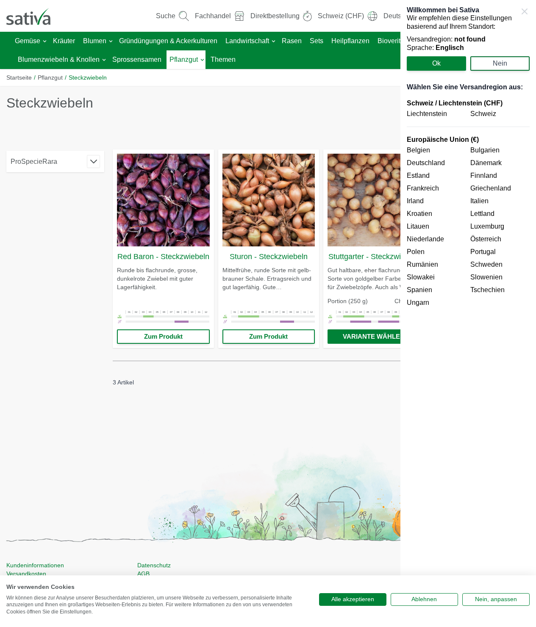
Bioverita (391, 40)
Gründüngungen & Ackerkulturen (168, 40)
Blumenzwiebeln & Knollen (59, 59)
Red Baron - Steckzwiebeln (163, 256)
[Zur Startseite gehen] (33, 16)
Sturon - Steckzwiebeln (269, 256)
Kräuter (64, 40)
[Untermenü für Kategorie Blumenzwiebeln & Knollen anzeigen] (104, 60)
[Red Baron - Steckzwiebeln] (163, 200)
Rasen (292, 40)
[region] (468, 313)
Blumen (94, 40)
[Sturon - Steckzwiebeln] (268, 200)
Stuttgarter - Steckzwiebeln (373, 256)
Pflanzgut (183, 59)
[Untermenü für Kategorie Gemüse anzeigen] (45, 41)
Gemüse (27, 40)
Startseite (19, 77)
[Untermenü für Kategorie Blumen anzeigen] (111, 41)
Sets (316, 40)
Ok (436, 63)
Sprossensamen (136, 59)
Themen (223, 59)
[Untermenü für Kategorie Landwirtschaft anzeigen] (273, 41)
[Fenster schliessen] (524, 11)
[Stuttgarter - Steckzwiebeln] (374, 200)
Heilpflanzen (350, 40)
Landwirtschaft (247, 40)
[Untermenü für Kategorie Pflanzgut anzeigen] (202, 60)
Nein (500, 63)
